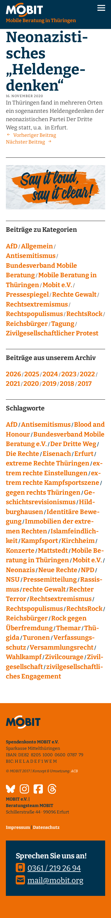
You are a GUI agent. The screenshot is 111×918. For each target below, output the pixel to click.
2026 (13, 374)
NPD (87, 570)
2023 (68, 374)
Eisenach (57, 454)
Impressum (18, 827)
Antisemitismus (31, 256)
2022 (87, 374)
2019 (49, 384)
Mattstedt (53, 551)
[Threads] (52, 790)
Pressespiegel (27, 295)
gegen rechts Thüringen (43, 493)
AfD (12, 246)
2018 (67, 384)
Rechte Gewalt (74, 295)
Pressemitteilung (50, 580)
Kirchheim (78, 541)
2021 (13, 384)
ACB (74, 771)
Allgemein (37, 246)
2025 (31, 374)
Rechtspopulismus (34, 314)
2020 (31, 384)
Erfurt (83, 454)
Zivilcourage (64, 657)
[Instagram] (24, 790)
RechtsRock (84, 314)
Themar (68, 628)
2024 (50, 374)
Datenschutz (46, 827)
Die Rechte (22, 454)
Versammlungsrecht (61, 647)
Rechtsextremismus (37, 304)
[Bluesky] (10, 789)
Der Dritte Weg (73, 444)
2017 (85, 384)
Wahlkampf (24, 657)
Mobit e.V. (57, 285)
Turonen (36, 638)
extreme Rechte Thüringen (47, 463)
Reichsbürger (27, 324)
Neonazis (20, 570)
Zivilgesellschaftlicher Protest (52, 333)
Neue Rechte (57, 570)
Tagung (62, 324)
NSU (13, 580)
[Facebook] (38, 790)
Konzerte (20, 551)
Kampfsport (39, 541)
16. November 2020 (24, 96)
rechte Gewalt (44, 589)
